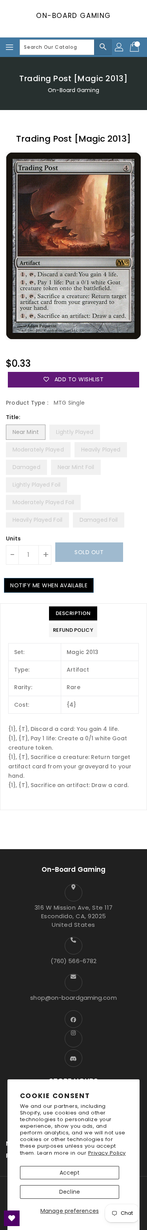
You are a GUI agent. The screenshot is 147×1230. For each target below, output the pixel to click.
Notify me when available (48, 585)
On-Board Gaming (73, 16)
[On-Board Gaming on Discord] (73, 1058)
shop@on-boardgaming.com (73, 998)
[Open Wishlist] (12, 1218)
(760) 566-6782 (73, 961)
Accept (70, 1173)
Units (13, 538)
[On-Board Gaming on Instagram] (73, 1038)
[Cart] (135, 47)
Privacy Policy (107, 1153)
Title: (13, 417)
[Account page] (119, 47)
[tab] (73, 613)
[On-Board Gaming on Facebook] (73, 1019)
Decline (69, 1192)
